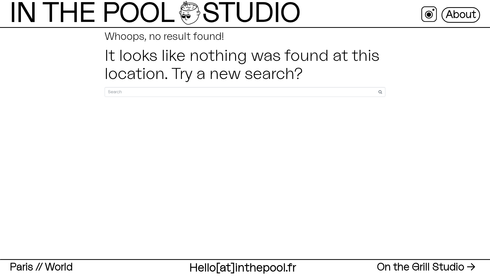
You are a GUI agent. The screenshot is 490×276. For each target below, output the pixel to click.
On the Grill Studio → (426, 267)
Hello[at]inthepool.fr (242, 267)
